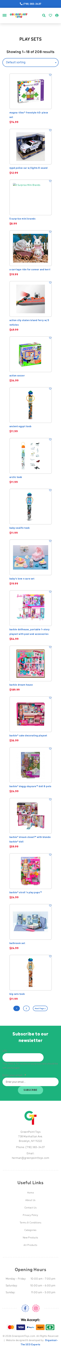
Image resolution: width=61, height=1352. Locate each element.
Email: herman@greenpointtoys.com (30, 1156)
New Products (30, 1237)
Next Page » (40, 1009)
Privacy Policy (30, 1215)
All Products (30, 1245)
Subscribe (30, 1090)
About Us (30, 1200)
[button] (50, 74)
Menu (4, 19)
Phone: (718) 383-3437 (30, 1147)
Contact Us (30, 1208)
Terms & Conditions (30, 1222)
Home (30, 1193)
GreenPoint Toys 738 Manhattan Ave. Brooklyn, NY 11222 (30, 1137)
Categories (30, 1230)
